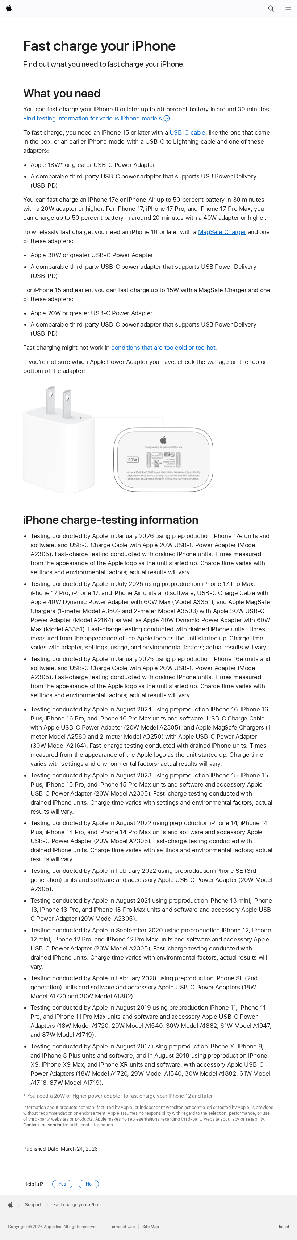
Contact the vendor (42, 1125)
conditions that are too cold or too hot (163, 347)
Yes (62, 1184)
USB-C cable (187, 132)
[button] (271, 8)
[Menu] (288, 8)
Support (33, 1204)
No (89, 1184)
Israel (284, 1226)
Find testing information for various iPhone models (92, 118)
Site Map (150, 1226)
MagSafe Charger (222, 231)
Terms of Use (122, 1226)
